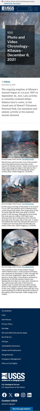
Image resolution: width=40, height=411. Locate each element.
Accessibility (6, 311)
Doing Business (7, 355)
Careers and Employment (11, 350)
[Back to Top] (32, 403)
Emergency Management (11, 359)
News (10, 32)
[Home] (8, 10)
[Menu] (36, 9)
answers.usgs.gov (8, 404)
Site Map (5, 328)
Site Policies (6, 320)
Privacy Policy (7, 324)
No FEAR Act (7, 337)
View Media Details (28, 159)
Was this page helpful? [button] (21, 409)
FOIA (4, 315)
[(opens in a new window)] (4, 394)
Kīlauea (7, 82)
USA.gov (5, 342)
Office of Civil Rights (9, 363)
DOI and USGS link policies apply (14, 333)
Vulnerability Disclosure (11, 346)
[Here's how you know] (20, 2)
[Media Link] (20, 145)
